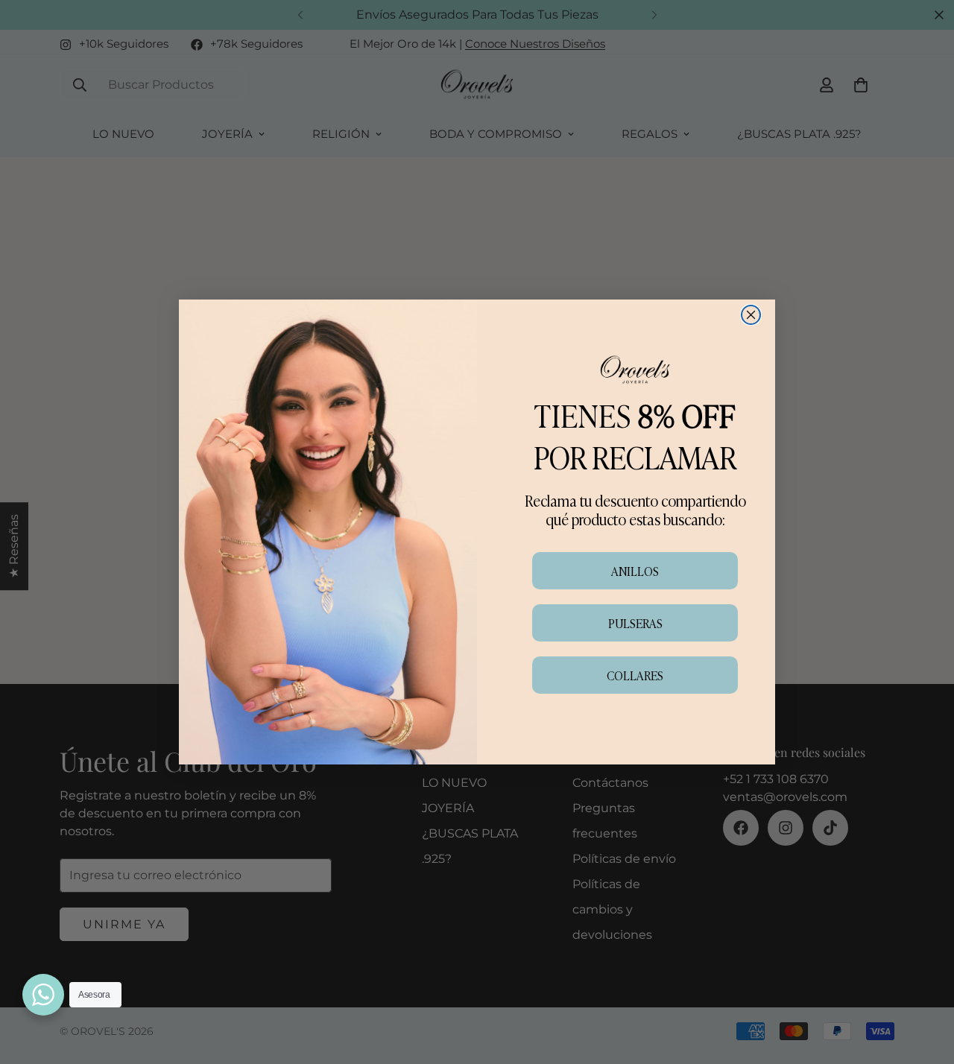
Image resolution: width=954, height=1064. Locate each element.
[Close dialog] (751, 314)
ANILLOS (635, 571)
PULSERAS (635, 623)
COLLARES (635, 675)
